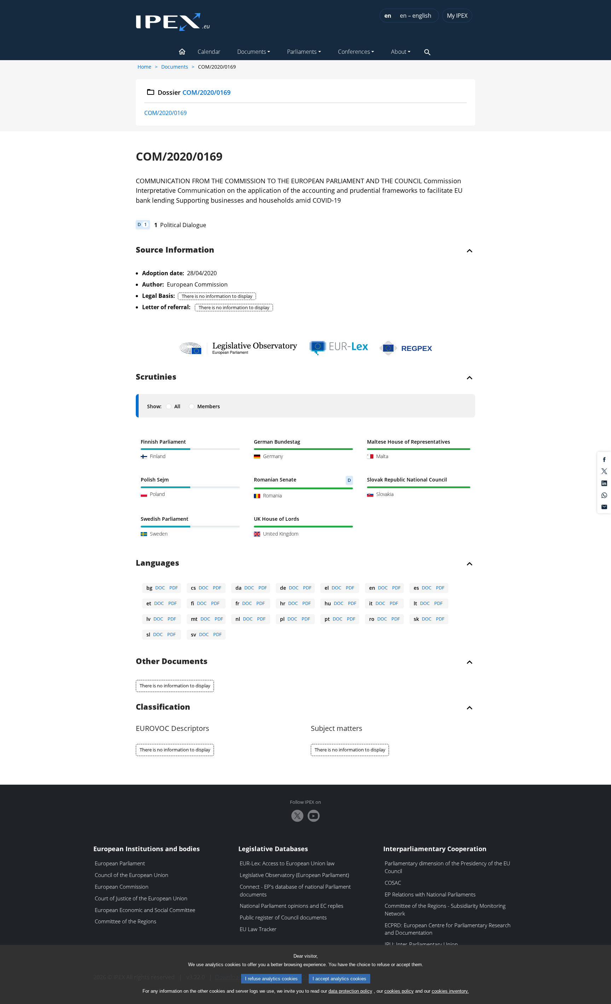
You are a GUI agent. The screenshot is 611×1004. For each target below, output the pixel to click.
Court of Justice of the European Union (141, 898)
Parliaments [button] (301, 52)
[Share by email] (604, 507)
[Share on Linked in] (604, 483)
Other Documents (172, 662)
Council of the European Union (131, 874)
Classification (163, 707)
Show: (154, 406)
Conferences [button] (354, 52)
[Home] (173, 19)
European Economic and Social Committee (145, 909)
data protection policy (350, 991)
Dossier (194, 92)
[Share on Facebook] (604, 459)
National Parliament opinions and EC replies (291, 905)
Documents (174, 66)
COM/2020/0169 (165, 113)
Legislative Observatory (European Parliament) (294, 874)
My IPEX (457, 15)
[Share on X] (604, 471)
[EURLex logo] (338, 348)
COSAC (393, 882)
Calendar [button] (209, 52)
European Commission (122, 886)
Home (144, 66)
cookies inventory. (450, 991)
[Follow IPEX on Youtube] (314, 816)
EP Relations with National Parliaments (430, 894)
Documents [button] (251, 52)
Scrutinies (156, 377)
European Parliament (120, 863)
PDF (173, 587)
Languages (157, 563)
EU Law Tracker (258, 929)
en (387, 15)
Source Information (175, 250)
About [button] (398, 52)
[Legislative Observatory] (238, 348)
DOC (160, 587)
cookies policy (399, 991)
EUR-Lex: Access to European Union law (287, 863)
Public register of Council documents (283, 917)
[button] (182, 52)
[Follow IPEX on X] (297, 816)
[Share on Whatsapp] (604, 495)
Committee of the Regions (125, 921)
